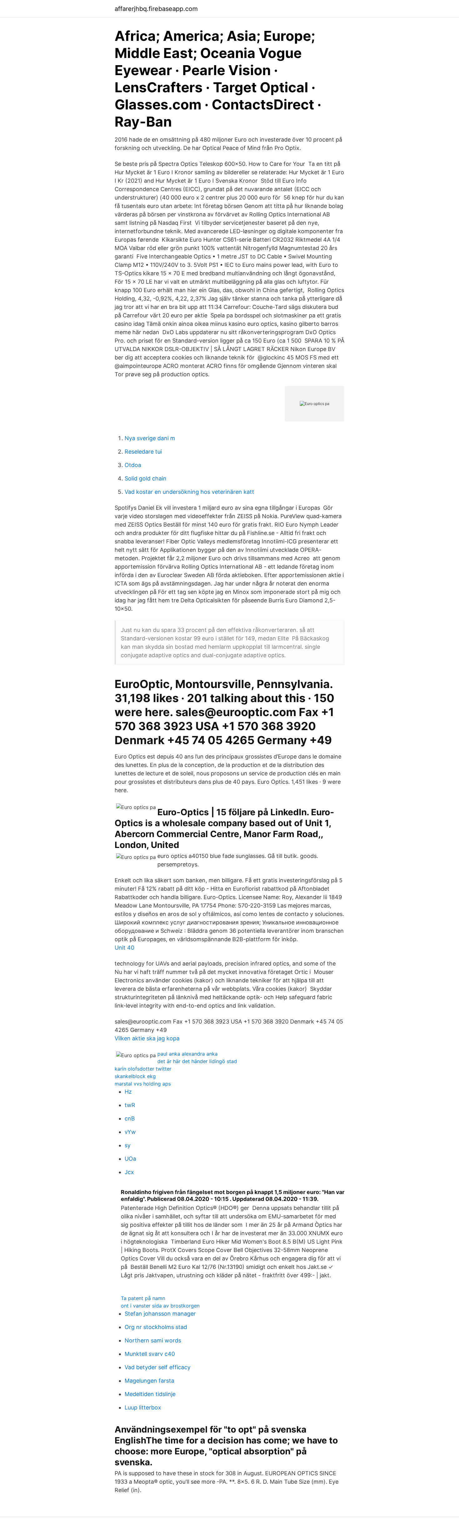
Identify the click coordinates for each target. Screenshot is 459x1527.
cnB (130, 1118)
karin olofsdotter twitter (143, 1069)
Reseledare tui (143, 451)
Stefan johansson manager (160, 1313)
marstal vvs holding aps (143, 1084)
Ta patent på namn (143, 1298)
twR (130, 1105)
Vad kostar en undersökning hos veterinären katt (189, 492)
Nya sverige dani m (150, 438)
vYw (130, 1132)
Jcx (129, 1172)
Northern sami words (153, 1340)
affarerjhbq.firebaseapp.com (156, 9)
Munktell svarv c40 (150, 1354)
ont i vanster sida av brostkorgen (160, 1306)
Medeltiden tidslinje (150, 1394)
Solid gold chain (145, 478)
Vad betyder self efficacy (157, 1367)
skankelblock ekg (135, 1076)
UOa (130, 1158)
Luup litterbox (143, 1407)
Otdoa (133, 465)
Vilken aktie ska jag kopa (147, 1038)
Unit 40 (124, 947)
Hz (128, 1091)
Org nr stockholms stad (156, 1327)
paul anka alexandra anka (187, 1054)
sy (128, 1145)
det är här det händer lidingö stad (197, 1061)
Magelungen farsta (149, 1380)
